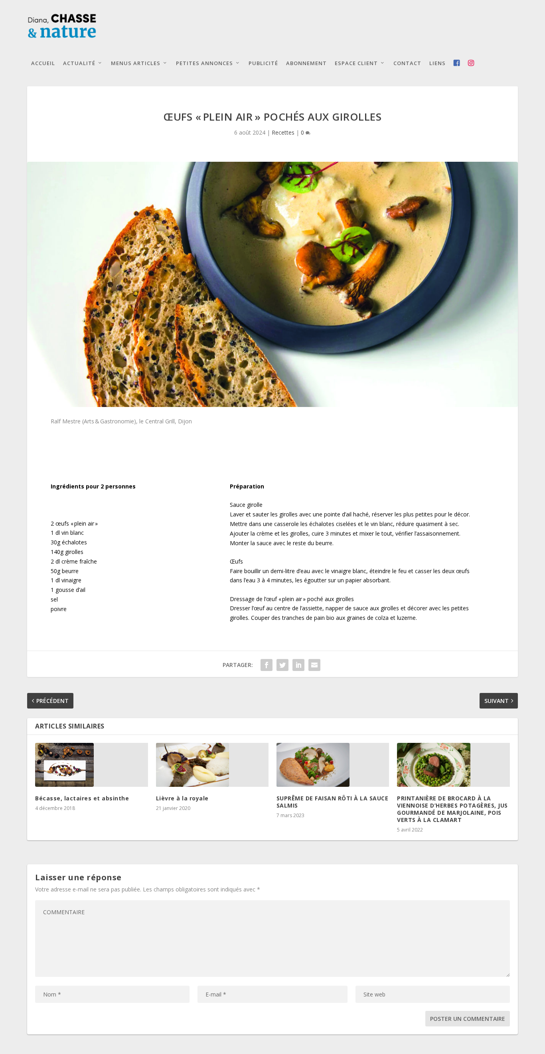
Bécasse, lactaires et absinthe (82, 798)
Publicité (263, 63)
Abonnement (306, 63)
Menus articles (135, 63)
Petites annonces (204, 63)
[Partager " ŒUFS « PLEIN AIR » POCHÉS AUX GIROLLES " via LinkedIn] (298, 665)
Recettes (283, 132)
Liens (437, 63)
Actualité (79, 63)
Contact (407, 63)
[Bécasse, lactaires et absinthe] (91, 765)
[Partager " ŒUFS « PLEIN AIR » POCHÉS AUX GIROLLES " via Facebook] (266, 665)
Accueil (43, 63)
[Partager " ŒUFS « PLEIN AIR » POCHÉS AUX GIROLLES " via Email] (314, 665)
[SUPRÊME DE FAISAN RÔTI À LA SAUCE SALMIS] (332, 765)
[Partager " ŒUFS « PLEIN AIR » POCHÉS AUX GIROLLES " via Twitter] (282, 665)
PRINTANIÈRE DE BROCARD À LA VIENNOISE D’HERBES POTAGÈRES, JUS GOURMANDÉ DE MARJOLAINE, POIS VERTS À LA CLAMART (452, 809)
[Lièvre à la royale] (212, 765)
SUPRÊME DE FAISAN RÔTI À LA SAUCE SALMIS (332, 801)
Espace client (356, 63)
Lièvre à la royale (182, 798)
